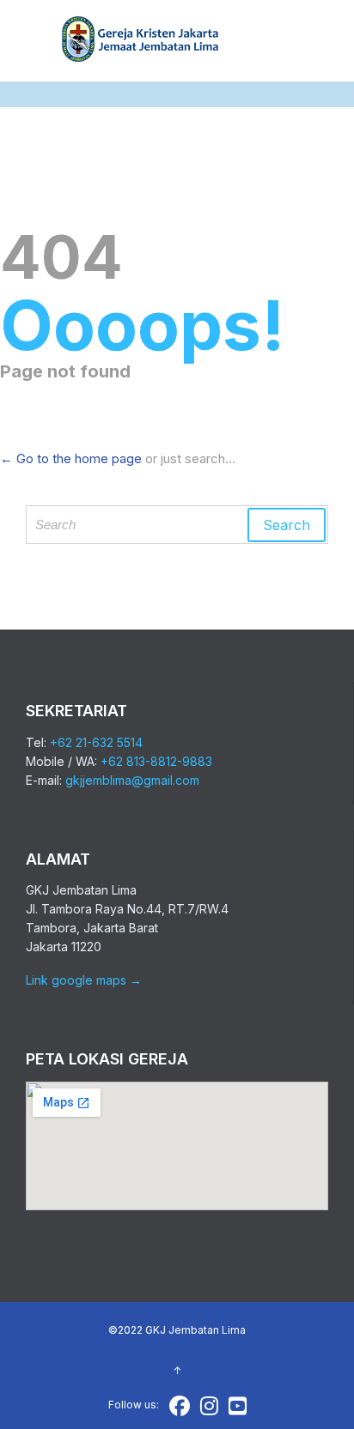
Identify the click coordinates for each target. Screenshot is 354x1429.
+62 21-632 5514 (96, 742)
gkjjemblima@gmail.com (132, 780)
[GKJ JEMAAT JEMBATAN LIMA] (141, 40)
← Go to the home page (71, 458)
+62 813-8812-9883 (156, 761)
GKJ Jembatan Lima (195, 1329)
